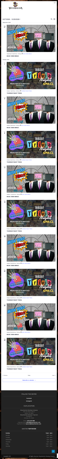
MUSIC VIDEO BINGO (13, 56)
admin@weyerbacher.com (33, 422)
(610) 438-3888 (31, 420)
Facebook (29, 398)
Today (29, 375)
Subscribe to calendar (28, 380)
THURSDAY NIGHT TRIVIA (14, 93)
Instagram (29, 401)
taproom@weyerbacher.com (33, 424)
